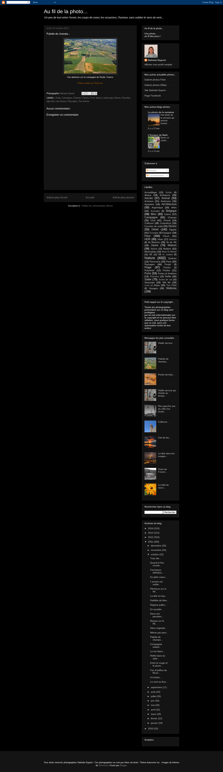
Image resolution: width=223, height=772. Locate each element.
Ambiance (165, 195)
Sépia (157, 285)
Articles (152, 170)
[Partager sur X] (89, 93)
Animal (165, 198)
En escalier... (156, 609)
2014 (151, 528)
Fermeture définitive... (157, 571)
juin (153, 700)
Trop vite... (155, 558)
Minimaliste (150, 251)
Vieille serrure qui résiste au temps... (167, 393)
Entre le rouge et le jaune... (158, 664)
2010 (151, 728)
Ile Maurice (154, 242)
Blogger (123, 765)
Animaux (148, 201)
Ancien (148, 198)
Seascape (149, 282)
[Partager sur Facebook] (92, 93)
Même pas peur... (159, 632)
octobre (155, 554)
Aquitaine (149, 204)
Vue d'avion (83, 101)
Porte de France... (162, 470)
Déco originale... (158, 628)
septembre (157, 687)
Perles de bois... (166, 374)
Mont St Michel (169, 252)
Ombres (172, 258)
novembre (156, 550)
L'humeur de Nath (158, 135)
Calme (167, 214)
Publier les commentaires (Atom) (97, 206)
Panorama (155, 261)
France (85, 98)
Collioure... (163, 422)
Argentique (157, 207)
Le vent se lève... (159, 681)
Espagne (166, 232)
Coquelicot (165, 223)
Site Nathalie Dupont (155, 90)
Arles (173, 207)
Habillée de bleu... (159, 600)
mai (153, 705)
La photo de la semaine (161, 112)
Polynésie (149, 270)
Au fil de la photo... (66, 11)
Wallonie (171, 288)
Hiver (160, 239)
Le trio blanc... (157, 651)
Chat (153, 220)
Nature (117, 98)
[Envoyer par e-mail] (83, 93)
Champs (77, 98)
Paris (168, 261)
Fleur (147, 235)
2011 (151, 541)
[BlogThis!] (86, 93)
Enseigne (154, 233)
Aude (58, 98)
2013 (151, 532)
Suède (147, 285)
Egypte (172, 229)
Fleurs (166, 236)
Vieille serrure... (166, 343)
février (154, 718)
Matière (167, 248)
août (153, 692)
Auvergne (155, 211)
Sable (147, 279)
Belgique (171, 210)
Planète (167, 267)
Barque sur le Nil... (157, 622)
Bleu (153, 214)
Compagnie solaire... (156, 645)
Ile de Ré (171, 242)
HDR (147, 239)
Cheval (166, 220)
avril (153, 709)
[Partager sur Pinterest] (95, 93)
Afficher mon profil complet (158, 64)
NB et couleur (165, 254)
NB (150, 254)
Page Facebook (152, 95)
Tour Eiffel (171, 285)
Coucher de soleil (153, 226)
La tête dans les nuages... (166, 454)
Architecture (169, 204)
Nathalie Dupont (157, 60)
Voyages (153, 288)
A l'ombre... (156, 677)
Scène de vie (165, 280)
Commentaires (156, 175)
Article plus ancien (123, 197)
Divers (172, 226)
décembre (156, 545)
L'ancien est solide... (156, 583)
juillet (154, 696)
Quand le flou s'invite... (157, 564)
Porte (147, 273)
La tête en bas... (158, 596)
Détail (155, 229)
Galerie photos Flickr (155, 79)
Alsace (147, 195)
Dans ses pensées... (156, 615)
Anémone (166, 201)
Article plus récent (57, 197)
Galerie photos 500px (155, 85)
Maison (172, 245)
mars (154, 714)
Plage (147, 267)
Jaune (154, 245)
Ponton (166, 270)
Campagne (67, 98)
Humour (172, 239)
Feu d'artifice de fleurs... (158, 671)
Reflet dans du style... (157, 657)
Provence (154, 276)
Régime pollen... (158, 605)
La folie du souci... (163, 486)
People (168, 264)
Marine (154, 249)
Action (169, 192)
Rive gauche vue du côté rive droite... (166, 409)
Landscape (108, 98)
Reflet (168, 276)
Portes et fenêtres (167, 273)
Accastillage (150, 192)
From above (95, 98)
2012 (151, 537)
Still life (166, 282)
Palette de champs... (163, 360)
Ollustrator (103, 765)
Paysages (72, 101)
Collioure (149, 223)
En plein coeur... (158, 577)
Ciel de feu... (164, 437)
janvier (154, 723)
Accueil (90, 197)
